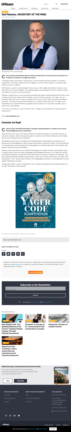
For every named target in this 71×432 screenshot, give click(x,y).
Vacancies (29, 402)
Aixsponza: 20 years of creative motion (58, 325)
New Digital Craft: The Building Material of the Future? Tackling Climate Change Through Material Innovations (12, 328)
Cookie (58, 425)
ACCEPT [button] (53, 429)
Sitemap (65, 425)
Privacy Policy (35, 302)
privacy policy (32, 429)
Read (8, 381)
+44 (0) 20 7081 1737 (60, 408)
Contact (6, 402)
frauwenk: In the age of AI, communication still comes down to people (34, 326)
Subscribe (64, 4)
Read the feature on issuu (10, 247)
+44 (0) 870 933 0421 (60, 411)
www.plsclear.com (16, 264)
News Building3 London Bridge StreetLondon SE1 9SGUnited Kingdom (59, 401)
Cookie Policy (47, 302)
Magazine (55, 8)
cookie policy (43, 429)
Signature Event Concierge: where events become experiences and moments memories (10, 350)
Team (27, 395)
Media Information (10, 398)
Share (3, 254)
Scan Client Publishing (32, 398)
